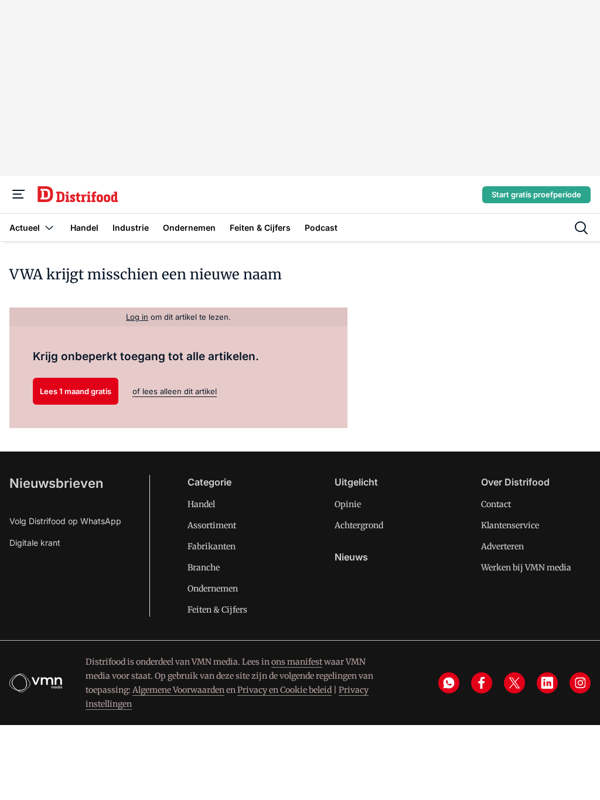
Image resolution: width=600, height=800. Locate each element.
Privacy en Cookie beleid (284, 690)
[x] (514, 682)
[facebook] (481, 682)
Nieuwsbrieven (56, 483)
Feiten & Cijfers (217, 609)
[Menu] (18, 194)
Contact (496, 504)
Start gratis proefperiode (536, 194)
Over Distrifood (515, 482)
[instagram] (580, 682)
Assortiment (212, 525)
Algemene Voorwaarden (178, 690)
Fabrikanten (212, 546)
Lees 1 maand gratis (75, 391)
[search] (581, 228)
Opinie (348, 504)
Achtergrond (359, 525)
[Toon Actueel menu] (49, 227)
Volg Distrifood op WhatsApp (65, 521)
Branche (204, 567)
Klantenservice (510, 525)
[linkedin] (547, 682)
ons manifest (296, 662)
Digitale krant (34, 543)
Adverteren (502, 546)
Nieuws (351, 557)
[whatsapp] (448, 682)
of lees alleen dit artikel (174, 391)
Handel (201, 504)
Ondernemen (213, 588)
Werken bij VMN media (526, 567)
